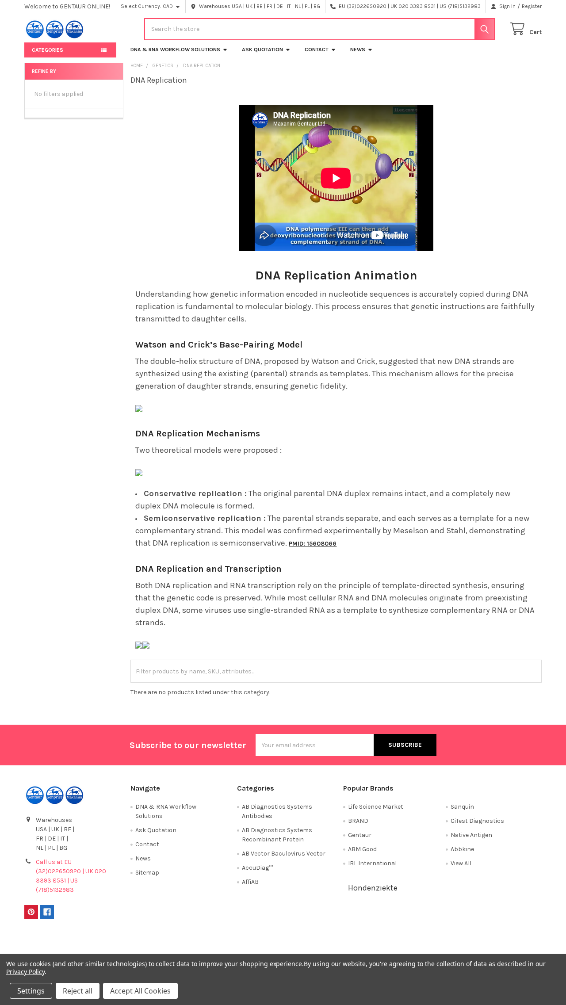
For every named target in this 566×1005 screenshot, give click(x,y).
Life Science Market (375, 806)
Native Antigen (471, 835)
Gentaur (359, 835)
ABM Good (362, 849)
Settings (31, 991)
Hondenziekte (373, 888)
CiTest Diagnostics (477, 821)
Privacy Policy (477, 944)
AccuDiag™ (257, 867)
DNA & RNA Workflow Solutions (175, 49)
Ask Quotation (262, 49)
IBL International (372, 863)
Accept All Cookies (140, 991)
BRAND (358, 821)
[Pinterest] (31, 912)
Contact (317, 49)
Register (532, 6)
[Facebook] (47, 912)
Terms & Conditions (89, 944)
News (357, 49)
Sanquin (462, 806)
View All (461, 863)
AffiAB (250, 882)
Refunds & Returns (348, 944)
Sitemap (147, 872)
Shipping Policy (218, 944)
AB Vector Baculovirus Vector (283, 853)
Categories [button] (47, 50)
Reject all (77, 991)
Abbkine (462, 849)
